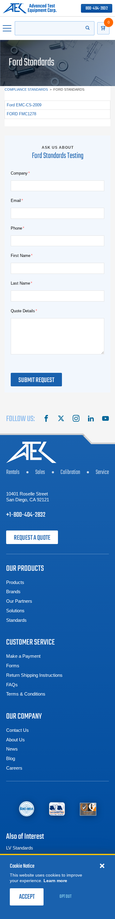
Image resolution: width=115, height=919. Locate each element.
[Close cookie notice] (102, 865)
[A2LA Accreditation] (57, 808)
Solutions (15, 610)
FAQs (12, 684)
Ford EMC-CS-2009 (24, 105)
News (12, 748)
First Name (20, 255)
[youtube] (105, 419)
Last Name (20, 283)
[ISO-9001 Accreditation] (88, 808)
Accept (27, 897)
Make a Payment (23, 656)
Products (15, 582)
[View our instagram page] (76, 419)
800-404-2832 (97, 8)
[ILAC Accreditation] (27, 809)
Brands (13, 591)
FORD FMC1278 (21, 114)
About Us (15, 739)
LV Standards (19, 847)
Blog (10, 758)
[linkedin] (90, 419)
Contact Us (17, 730)
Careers (14, 768)
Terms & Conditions (25, 693)
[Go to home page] (29, 8)
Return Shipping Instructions (34, 675)
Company (19, 173)
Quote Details (23, 311)
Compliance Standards (26, 89)
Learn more (55, 880)
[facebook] (46, 419)
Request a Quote (32, 538)
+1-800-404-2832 (25, 514)
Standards (16, 620)
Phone (16, 228)
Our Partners (19, 601)
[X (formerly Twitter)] (61, 419)
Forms (12, 665)
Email (16, 200)
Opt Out (65, 896)
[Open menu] (7, 28)
